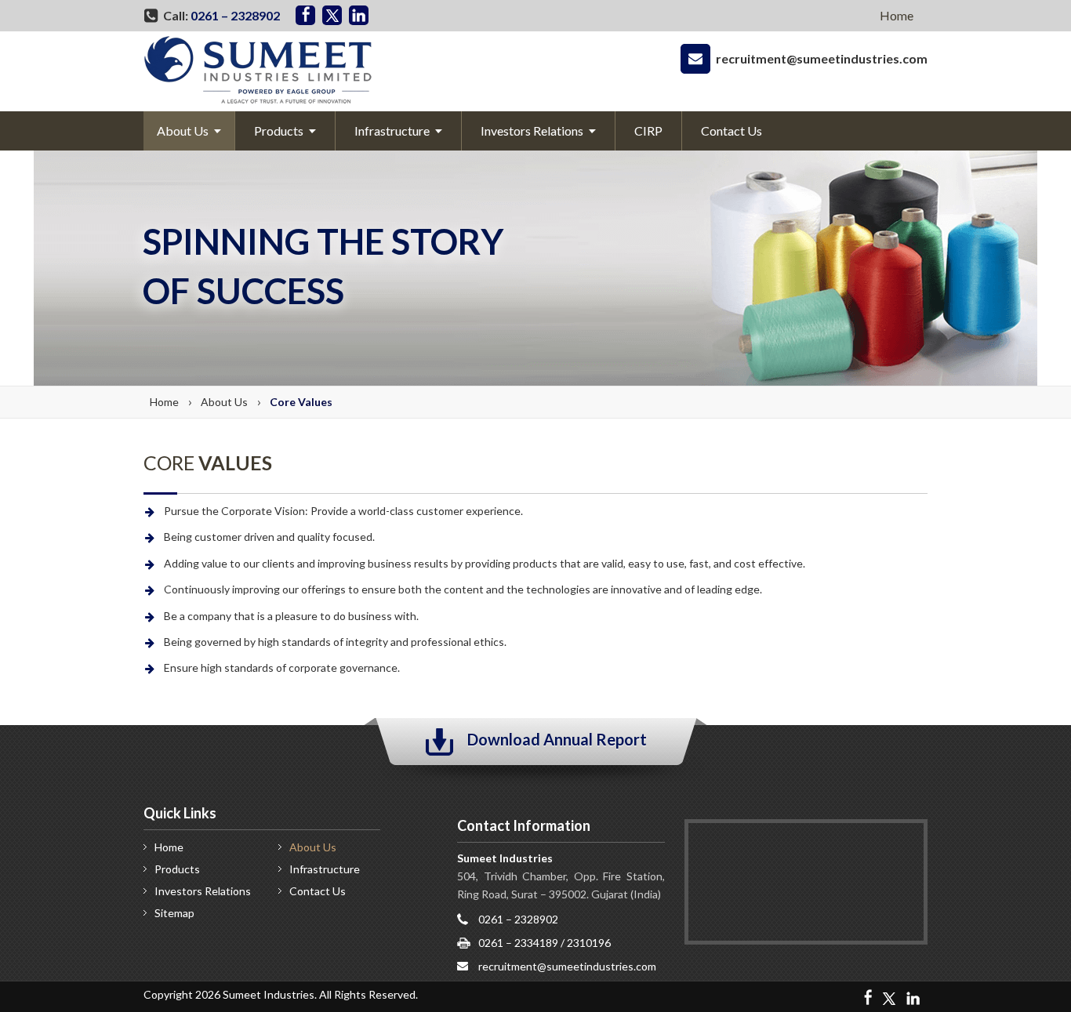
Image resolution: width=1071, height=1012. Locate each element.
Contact (731, 130)
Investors (202, 891)
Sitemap (174, 913)
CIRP (648, 130)
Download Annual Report (557, 739)
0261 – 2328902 (235, 15)
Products (278, 130)
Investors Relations (532, 130)
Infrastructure (392, 130)
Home (896, 15)
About (183, 130)
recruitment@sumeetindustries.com (822, 58)
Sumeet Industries (268, 994)
